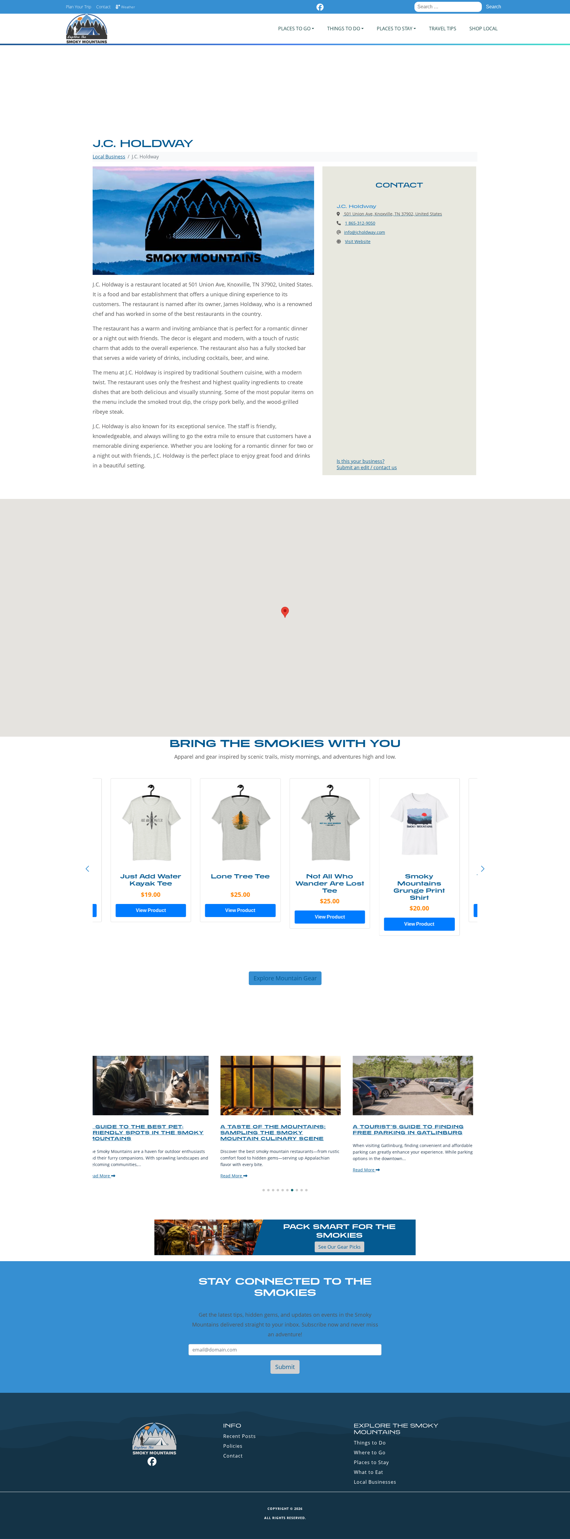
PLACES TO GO (294, 28)
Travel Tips (442, 28)
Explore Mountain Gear (285, 978)
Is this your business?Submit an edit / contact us (367, 464)
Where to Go (370, 1452)
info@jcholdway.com (364, 232)
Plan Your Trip (78, 7)
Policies (233, 1446)
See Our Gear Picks (339, 1247)
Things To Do (343, 28)
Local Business (109, 156)
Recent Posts (239, 1436)
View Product (151, 910)
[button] (482, 868)
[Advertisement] (285, 92)
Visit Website (357, 241)
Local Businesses (375, 1482)
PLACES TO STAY (394, 28)
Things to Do (370, 1442)
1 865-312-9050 (360, 223)
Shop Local (483, 28)
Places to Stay (371, 1462)
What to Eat (368, 1472)
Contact (103, 7)
